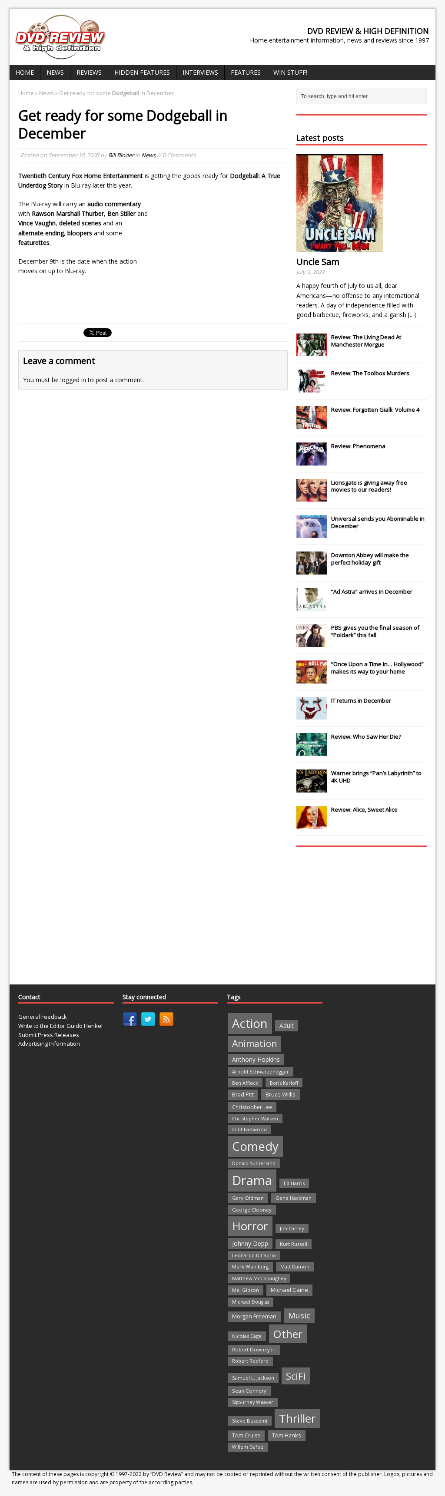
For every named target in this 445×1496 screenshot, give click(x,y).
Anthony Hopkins (256, 1059)
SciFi (296, 1376)
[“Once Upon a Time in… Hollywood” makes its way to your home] (311, 679)
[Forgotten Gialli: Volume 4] (311, 424)
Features (246, 72)
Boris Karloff (284, 1083)
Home (25, 72)
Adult (286, 1025)
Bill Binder (121, 155)
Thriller (297, 1418)
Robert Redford (250, 1361)
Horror (250, 1226)
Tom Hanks (286, 1435)
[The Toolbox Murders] (311, 388)
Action (250, 1023)
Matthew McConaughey (259, 1278)
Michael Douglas (250, 1302)
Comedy (255, 1146)
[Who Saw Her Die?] (311, 751)
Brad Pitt (243, 1094)
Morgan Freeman (254, 1316)
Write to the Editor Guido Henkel (60, 1026)
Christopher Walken (255, 1118)
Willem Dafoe (247, 1447)
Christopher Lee (252, 1106)
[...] (412, 314)
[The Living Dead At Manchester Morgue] (311, 352)
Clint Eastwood (249, 1129)
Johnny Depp (250, 1243)
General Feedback (42, 1016)
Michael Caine (289, 1290)
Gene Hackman (294, 1198)
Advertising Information (49, 1043)
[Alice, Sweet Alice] (311, 824)
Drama (252, 1180)
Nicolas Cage (247, 1336)
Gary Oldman (248, 1198)
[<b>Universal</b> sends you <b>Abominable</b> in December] (311, 533)
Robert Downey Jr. (254, 1349)
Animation (254, 1043)
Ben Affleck (245, 1083)
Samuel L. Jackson (253, 1377)
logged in (73, 380)
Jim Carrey (292, 1228)
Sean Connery (249, 1390)
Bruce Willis (281, 1094)
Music (299, 1315)
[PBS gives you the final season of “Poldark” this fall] (311, 642)
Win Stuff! (290, 72)
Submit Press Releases (48, 1035)
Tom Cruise (246, 1435)
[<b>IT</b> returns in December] (311, 715)
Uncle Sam (317, 261)
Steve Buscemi (249, 1420)
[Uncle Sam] (339, 247)
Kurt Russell (293, 1244)
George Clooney (252, 1209)
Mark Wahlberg (250, 1266)
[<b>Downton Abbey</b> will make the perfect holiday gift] (311, 570)
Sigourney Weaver (252, 1402)
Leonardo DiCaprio (254, 1255)
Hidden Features (142, 72)
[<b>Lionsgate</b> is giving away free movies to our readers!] (311, 497)
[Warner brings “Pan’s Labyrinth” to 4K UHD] (311, 788)
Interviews (200, 72)
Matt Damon (294, 1266)
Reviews (89, 72)
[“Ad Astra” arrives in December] (311, 606)
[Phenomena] (311, 461)
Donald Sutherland (254, 1163)
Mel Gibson (245, 1290)
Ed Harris (294, 1183)
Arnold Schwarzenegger (260, 1071)
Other (287, 1334)
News (55, 72)
